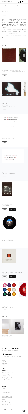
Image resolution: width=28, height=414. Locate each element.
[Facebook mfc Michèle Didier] (4, 410)
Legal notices (4, 363)
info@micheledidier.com (6, 383)
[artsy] (7, 410)
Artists (11, 6)
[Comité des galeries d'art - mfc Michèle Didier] (13, 410)
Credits (3, 364)
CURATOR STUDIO (24, 410)
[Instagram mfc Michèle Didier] (5, 410)
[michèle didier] (7, 1)
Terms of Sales (4, 361)
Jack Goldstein (15, 6)
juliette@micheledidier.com (7, 402)
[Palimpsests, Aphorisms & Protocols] (13, 326)
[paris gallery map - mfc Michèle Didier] (18, 410)
